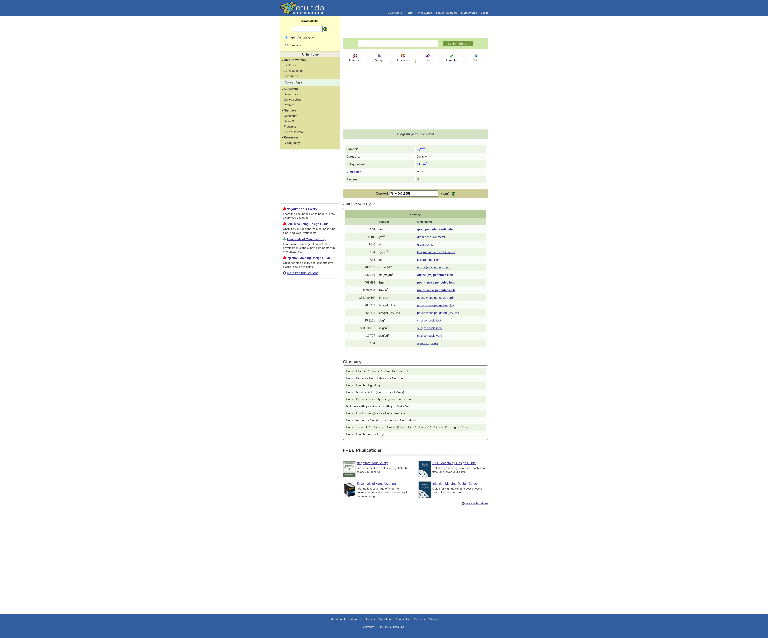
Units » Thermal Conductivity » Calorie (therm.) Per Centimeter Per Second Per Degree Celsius (408, 427)
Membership (469, 12)
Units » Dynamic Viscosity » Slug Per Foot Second (379, 399)
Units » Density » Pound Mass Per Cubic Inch (376, 378)
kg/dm (383, 252)
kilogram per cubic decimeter (436, 252)
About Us (356, 619)
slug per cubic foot (429, 320)
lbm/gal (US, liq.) (389, 313)
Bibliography (292, 142)
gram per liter (425, 244)
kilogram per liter (428, 259)
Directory (419, 619)
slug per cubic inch (429, 328)
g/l (379, 244)
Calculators (395, 12)
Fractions (290, 126)
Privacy (370, 619)
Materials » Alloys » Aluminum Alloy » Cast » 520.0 (379, 406)
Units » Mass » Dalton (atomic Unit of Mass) (375, 392)
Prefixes (289, 105)
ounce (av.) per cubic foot (433, 267)
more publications (476, 503)
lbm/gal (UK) (386, 305)
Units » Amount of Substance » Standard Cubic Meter (381, 420)
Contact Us (403, 619)
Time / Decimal (293, 132)
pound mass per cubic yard (435, 297)
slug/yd (383, 335)
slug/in (383, 328)
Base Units (291, 94)
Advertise (434, 619)
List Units (290, 65)
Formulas (452, 60)
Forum (410, 12)
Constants (290, 115)
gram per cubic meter (431, 237)
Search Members (446, 12)
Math (476, 60)
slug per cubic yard (429, 335)
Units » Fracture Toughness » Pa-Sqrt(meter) (375, 413)
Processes (403, 60)
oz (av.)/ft (385, 267)
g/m (381, 237)
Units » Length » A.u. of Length (366, 434)
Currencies (291, 76)
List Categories (293, 70)
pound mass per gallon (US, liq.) (438, 313)
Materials (355, 60)
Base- (289, 121)
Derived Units (293, 99)
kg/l (380, 259)
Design (379, 60)
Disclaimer (385, 619)
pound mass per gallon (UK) (435, 305)
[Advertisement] (310, 426)
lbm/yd (383, 297)
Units (427, 60)
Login (484, 12)
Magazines (425, 12)
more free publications (302, 273)
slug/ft (382, 320)
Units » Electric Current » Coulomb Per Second (377, 371)
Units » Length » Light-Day (363, 385)
